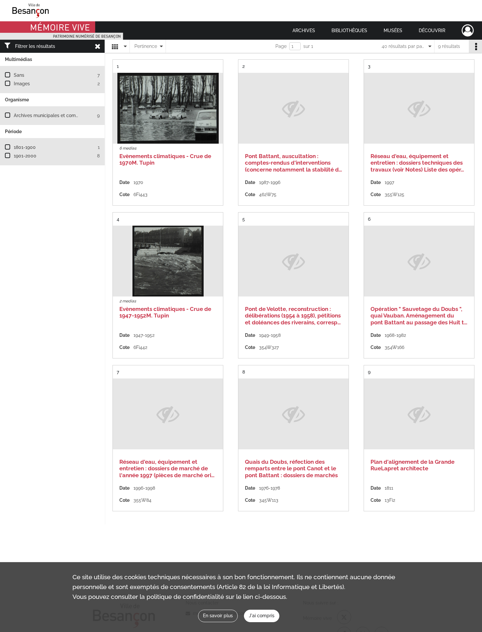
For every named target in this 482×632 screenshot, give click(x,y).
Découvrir (432, 30)
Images (22, 83)
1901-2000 (25, 155)
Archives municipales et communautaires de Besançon (72, 115)
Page (281, 46)
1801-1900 (25, 147)
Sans (19, 75)
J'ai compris (261, 615)
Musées (393, 30)
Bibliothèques (349, 30)
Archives (303, 30)
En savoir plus (218, 615)
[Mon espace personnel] (467, 30)
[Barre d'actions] (475, 46)
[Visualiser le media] (168, 108)
